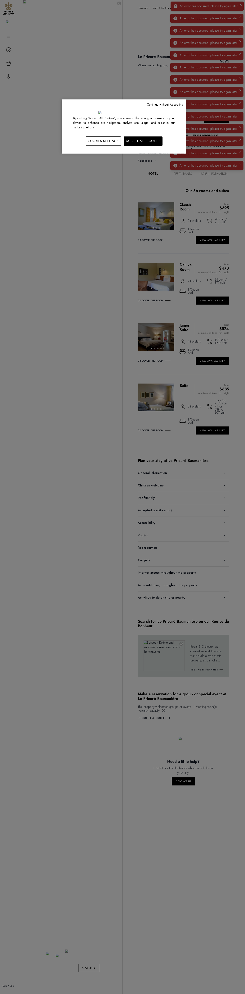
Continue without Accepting (165, 104)
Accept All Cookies (143, 141)
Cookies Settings (103, 141)
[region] (124, 126)
